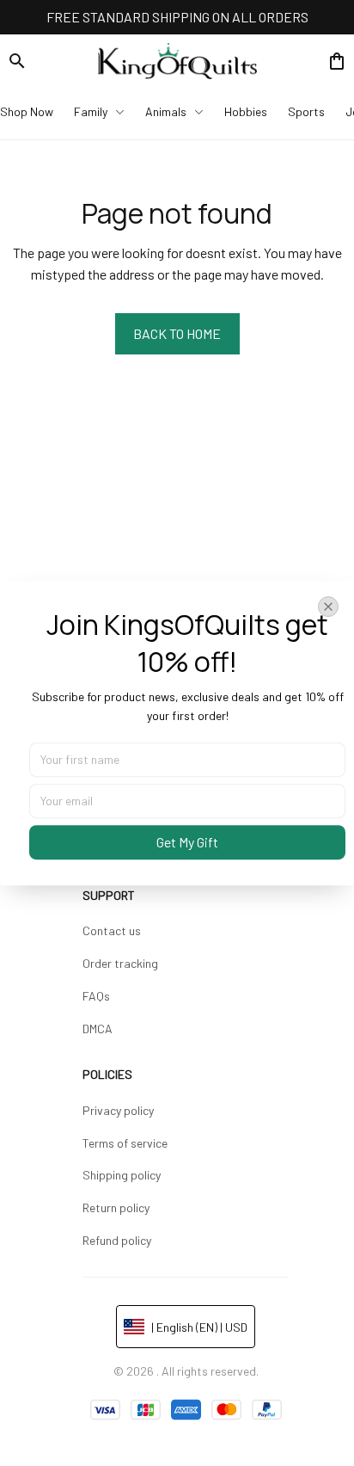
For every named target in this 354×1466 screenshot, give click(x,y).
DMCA (97, 1028)
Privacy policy (118, 1110)
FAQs (96, 996)
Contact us (111, 930)
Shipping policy (121, 1174)
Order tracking (120, 963)
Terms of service (125, 1143)
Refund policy (116, 1240)
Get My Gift (187, 842)
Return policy (116, 1207)
